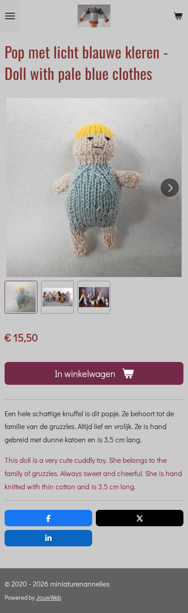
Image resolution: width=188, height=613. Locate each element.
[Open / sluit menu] (10, 16)
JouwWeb (48, 597)
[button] (21, 297)
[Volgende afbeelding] (170, 187)
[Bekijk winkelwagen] (178, 16)
